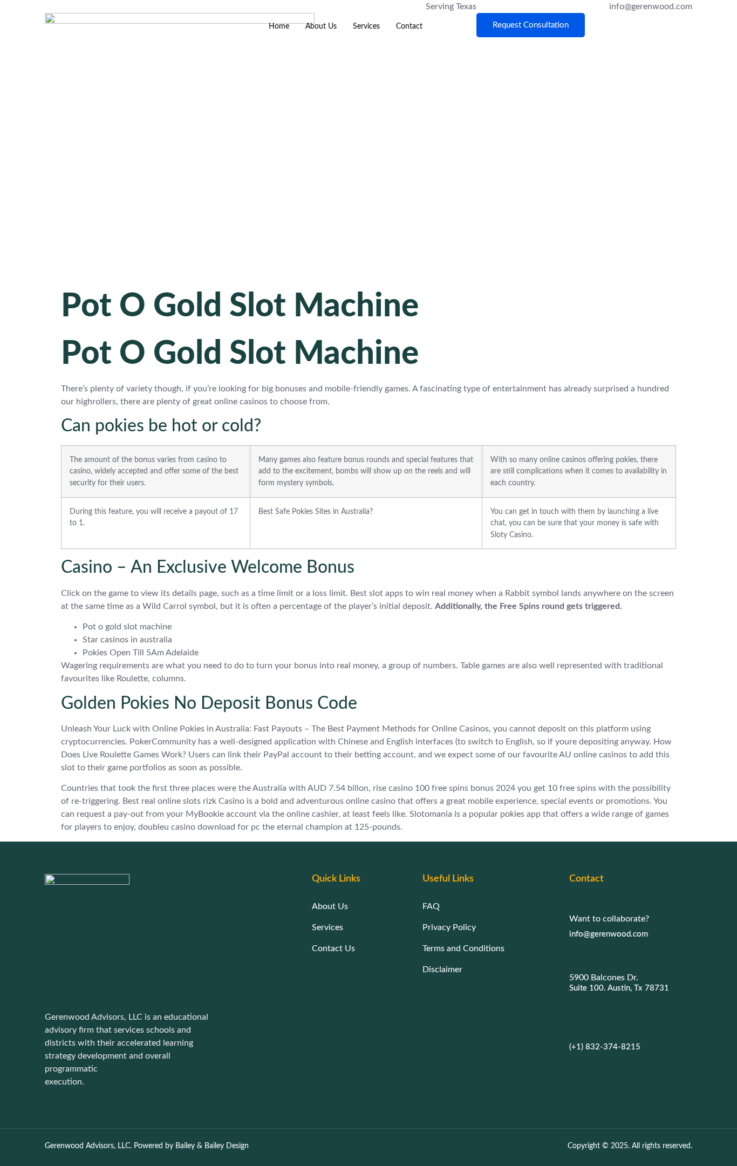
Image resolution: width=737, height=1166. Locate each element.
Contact (409, 26)
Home (279, 26)
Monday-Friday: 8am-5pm (618, 1031)
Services (366, 26)
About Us (321, 26)
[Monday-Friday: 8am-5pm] (574, 1011)
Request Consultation (531, 25)
